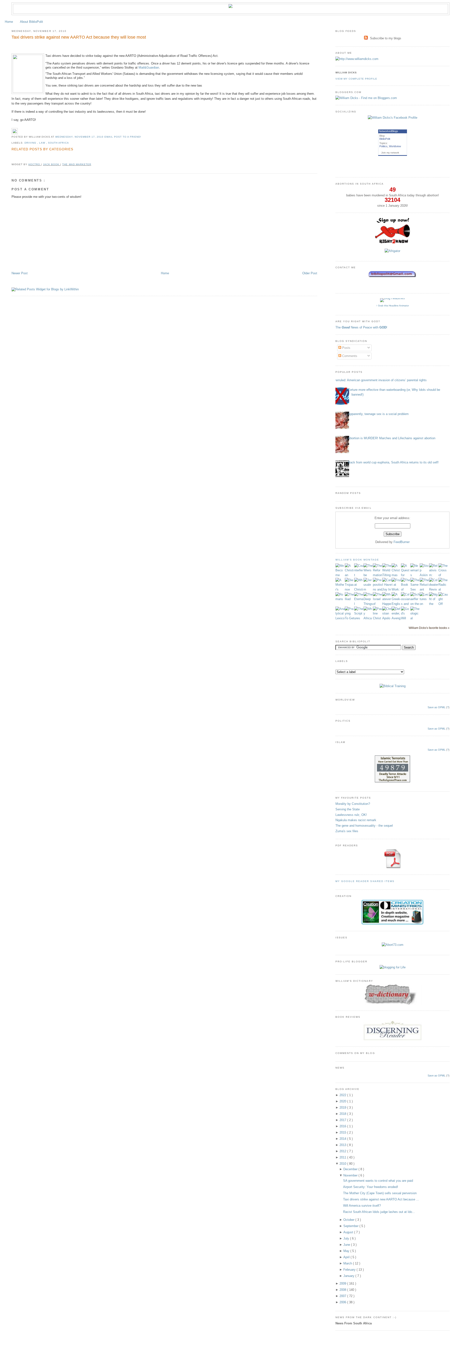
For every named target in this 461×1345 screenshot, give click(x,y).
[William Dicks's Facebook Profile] (392, 117)
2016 (343, 1126)
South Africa (58, 142)
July (346, 1238)
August (348, 1232)
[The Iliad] (349, 599)
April (347, 1257)
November (350, 1175)
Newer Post (20, 273)
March (348, 1263)
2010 (343, 1163)
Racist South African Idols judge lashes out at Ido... (379, 1212)
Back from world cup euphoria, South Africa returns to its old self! (393, 462)
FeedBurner (402, 542)
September (351, 1226)
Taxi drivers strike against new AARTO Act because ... (381, 1199)
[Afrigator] (392, 251)
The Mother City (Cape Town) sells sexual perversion (380, 1193)
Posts (345, 348)
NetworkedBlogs (388, 131)
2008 (343, 1290)
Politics (383, 146)
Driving (30, 142)
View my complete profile (356, 78)
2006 (343, 1302)
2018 (343, 1114)
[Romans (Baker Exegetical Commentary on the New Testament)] (340, 599)
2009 (343, 1283)
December (350, 1169)
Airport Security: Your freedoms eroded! (370, 1187)
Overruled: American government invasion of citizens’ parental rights (379, 380)
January (349, 1276)
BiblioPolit (384, 138)
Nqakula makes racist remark (355, 820)
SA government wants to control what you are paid (378, 1180)
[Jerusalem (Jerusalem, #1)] (368, 589)
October (349, 1220)
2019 (343, 1107)
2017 (343, 1120)
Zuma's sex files (346, 831)
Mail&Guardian (149, 67)
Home (9, 21)
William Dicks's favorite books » (429, 627)
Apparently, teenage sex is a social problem (378, 414)
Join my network (390, 152)
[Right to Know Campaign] (392, 243)
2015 (343, 1132)
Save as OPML (436, 707)
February (350, 1269)
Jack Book (51, 164)
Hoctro (34, 164)
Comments (349, 356)
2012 (343, 1151)
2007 (343, 1296)
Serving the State (347, 809)
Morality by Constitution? (352, 804)
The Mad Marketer (76, 164)
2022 (343, 1095)
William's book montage (357, 559)
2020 (343, 1101)
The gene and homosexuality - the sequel (364, 825)
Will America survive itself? (362, 1205)
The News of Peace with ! (361, 327)
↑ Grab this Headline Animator (392, 305)
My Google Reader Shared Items (364, 881)
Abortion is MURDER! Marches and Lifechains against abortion (391, 438)
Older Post (309, 273)
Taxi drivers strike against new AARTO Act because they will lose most (79, 37)
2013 (343, 1145)
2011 (343, 1157)
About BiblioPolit (31, 21)
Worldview (395, 146)
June (347, 1244)
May (346, 1251)
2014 (343, 1138)
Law (42, 142)
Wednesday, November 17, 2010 (79, 136)
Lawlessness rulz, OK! (351, 815)
